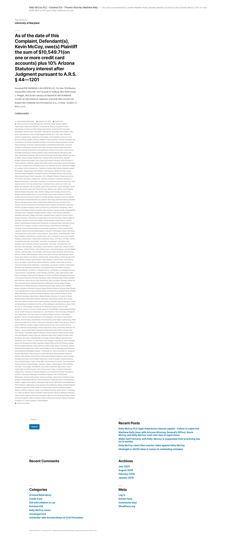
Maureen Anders (24, 283)
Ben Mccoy (64, 153)
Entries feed (125, 498)
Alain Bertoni (46, 132)
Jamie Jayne (31, 233)
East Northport (20, 200)
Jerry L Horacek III (53, 236)
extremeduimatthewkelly (25, 121)
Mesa (44, 288)
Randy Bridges (33, 327)
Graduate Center (49, 215)
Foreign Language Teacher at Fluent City (35, 207)
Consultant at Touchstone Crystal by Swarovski (54, 181)
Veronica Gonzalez (46, 377)
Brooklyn (57, 160)
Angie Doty (36, 137)
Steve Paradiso (69, 356)
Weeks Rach (30, 385)
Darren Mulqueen (64, 186)
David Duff (31, 189)
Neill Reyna (53, 299)
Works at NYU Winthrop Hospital (58, 395)
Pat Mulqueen (48, 317)
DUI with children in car (42, 502)
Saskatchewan (67, 338)
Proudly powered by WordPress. (86, 530)
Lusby (57, 273)
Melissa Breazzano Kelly (47, 286)
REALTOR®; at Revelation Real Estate (40, 330)
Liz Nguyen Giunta (42, 270)
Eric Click (63, 202)
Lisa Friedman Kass (47, 267)
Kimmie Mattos (54, 257)
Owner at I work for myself (32, 309)
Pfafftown (22, 325)
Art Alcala (30, 145)
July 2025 (124, 466)
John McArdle (62, 244)
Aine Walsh (37, 132)
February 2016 (126, 474)
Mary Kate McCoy (42, 280)
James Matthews (21, 233)
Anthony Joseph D (39, 140)
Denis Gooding (55, 192)
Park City (30, 314)
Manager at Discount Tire (29, 275)
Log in (121, 495)
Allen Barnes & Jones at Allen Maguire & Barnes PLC (37, 134)
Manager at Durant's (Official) (49, 275)
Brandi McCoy (58, 158)
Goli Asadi (39, 215)
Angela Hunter (26, 137)
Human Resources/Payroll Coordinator (35, 228)
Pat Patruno (58, 317)
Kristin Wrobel (36, 260)
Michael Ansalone (53, 288)
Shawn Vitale (49, 346)
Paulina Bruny (66, 320)
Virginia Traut (25, 382)
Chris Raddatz (39, 171)
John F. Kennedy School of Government (34, 244)
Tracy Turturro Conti (43, 369)
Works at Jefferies (21, 390)
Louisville (51, 273)
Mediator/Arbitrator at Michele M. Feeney (45, 283)
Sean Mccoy (59, 340)
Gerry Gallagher (28, 213)
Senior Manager (69, 340)
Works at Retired (35, 398)
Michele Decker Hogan (27, 291)
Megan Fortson (65, 283)
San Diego (45, 338)
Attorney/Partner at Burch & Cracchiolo (50, 150)
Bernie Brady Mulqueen (27, 155)
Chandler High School (53, 168)
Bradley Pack (37, 158)
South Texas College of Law (44, 348)
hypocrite (52, 228)
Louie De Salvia (20, 273)
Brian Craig (39, 160)
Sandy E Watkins (55, 338)
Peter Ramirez (64, 322)
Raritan (40, 327)
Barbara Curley (42, 153)
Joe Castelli (35, 241)
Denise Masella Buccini (29, 194)
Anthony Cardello (26, 140)
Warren (33, 382)
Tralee (53, 369)
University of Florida (57, 372)
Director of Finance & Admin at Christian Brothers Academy (40, 197)
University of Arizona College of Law (36, 372)
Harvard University (55, 218)
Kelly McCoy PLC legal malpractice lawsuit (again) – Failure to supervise (158, 428)
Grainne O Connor (62, 215)
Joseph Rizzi (58, 247)
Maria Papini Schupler (66, 278)
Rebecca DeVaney (39, 333)
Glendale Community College (25, 215)
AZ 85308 (18, 153)
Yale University (30, 400)
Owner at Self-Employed (23, 312)
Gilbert (49, 213)
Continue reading (23, 113)
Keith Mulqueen (32, 254)
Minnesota (32, 293)
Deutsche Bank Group (44, 194)
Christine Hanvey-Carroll (62, 171)
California (30, 163)
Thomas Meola (56, 364)
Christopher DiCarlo (41, 173)
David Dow (23, 189)
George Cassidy (59, 210)
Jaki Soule (70, 231)
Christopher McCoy (55, 173)
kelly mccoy (43, 254)
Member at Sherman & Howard (30, 288)
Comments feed (127, 502)
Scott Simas (39, 340)
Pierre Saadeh (60, 325)
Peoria (34, 322)
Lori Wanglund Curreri (67, 270)
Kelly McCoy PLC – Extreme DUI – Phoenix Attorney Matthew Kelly (63, 7)
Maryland (64, 280)
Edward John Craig (48, 200)
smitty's (71, 346)
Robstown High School (49, 335)
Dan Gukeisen (24, 186)
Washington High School (45, 382)
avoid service (68, 150)
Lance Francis (58, 260)
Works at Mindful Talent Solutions (42, 393)
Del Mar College (44, 192)
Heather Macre (60, 220)
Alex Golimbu (64, 132)
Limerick (62, 265)
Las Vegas (22, 262)
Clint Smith (18, 179)
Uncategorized (37, 513)
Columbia (51, 179)
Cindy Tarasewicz (36, 176)
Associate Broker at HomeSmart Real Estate (49, 145)
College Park (36, 179)
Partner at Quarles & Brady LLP (32, 317)
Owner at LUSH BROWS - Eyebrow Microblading (58, 309)
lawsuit (52, 262)
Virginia (17, 382)
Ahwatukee (19, 132)
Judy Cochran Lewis (43, 249)
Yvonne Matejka (42, 400)
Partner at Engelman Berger (44, 314)
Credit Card (59, 121)
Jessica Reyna (26, 239)
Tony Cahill (45, 367)
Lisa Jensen (59, 267)
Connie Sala (34, 181)
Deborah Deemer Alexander (24, 192)
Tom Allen (18, 367)
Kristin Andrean (25, 260)
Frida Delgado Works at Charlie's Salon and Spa (36, 210)
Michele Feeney (41, 291)
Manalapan (43, 278)
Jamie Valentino (42, 233)
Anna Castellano (54, 137)
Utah (54, 374)
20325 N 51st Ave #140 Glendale (28, 124)
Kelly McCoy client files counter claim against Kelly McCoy (151, 445)
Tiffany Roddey (67, 364)
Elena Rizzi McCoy (61, 200)
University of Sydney (45, 374)
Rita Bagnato (23, 335)
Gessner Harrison (40, 213)
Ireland (64, 231)
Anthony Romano (52, 140)
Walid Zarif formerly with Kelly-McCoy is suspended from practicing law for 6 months (159, 440)
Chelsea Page (28, 171)
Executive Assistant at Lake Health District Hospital (38, 205)
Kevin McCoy (24, 257)
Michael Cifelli (64, 288)
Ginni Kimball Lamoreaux (61, 213)
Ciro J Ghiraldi (47, 176)
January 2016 (126, 477)
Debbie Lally (52, 189)
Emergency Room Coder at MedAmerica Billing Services (39, 202)
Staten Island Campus (48, 356)
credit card (59, 184)
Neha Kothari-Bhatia (33, 299)
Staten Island (35, 356)
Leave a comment (23, 403)
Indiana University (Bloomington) (33, 231)
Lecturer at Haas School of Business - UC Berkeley (32, 265)
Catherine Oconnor (55, 166)
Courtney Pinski (48, 184)
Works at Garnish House (44, 387)
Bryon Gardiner (66, 160)
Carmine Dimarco (69, 163)
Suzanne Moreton (67, 359)
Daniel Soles (45, 186)
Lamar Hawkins (47, 260)
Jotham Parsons (29, 249)
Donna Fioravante (68, 197)
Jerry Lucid (64, 236)
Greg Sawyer (32, 218)
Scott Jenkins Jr (28, 340)
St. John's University (57, 351)
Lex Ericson (54, 265)
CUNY (65, 184)
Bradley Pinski (48, 158)
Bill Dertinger (57, 155)
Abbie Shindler (56, 124)
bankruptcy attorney (30, 153)
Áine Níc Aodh (28, 132)
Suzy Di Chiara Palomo (22, 361)
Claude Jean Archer (66, 176)
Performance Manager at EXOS (48, 322)
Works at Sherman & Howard (51, 398)
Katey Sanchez (57, 252)
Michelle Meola (64, 291)
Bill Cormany (40, 155)
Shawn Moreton (39, 346)
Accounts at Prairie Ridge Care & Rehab (37, 129)
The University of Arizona (53, 361)
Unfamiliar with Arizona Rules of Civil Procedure (56, 517)
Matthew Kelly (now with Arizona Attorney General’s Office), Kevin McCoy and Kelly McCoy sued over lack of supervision (155, 433)
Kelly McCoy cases (40, 510)
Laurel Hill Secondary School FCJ (38, 262)
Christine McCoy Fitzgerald (24, 173)
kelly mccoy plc (52, 254)
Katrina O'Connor (20, 254)
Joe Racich (43, 241)
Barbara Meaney (54, 153)
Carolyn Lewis (27, 166)
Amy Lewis (59, 134)
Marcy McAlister (53, 278)
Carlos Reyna (57, 163)
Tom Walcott (36, 367)
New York (18, 301)
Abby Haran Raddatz (31, 126)
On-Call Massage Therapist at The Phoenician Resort (39, 307)
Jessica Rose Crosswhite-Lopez (43, 239)
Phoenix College (32, 325)
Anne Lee (64, 137)
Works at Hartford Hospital (62, 387)
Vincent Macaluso (56, 380)
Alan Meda (55, 132)
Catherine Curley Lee (40, 166)
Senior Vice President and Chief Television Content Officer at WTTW (38, 343)
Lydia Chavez (64, 273)
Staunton (59, 356)
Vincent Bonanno (43, 380)
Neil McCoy (44, 299)
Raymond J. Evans (50, 327)
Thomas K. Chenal (44, 364)
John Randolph (27, 247)
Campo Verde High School (43, 163)
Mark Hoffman (20, 280)
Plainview (23, 327)
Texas (33, 361)
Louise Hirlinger (41, 273)
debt (36, 192)
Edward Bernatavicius (33, 200)
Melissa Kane (60, 286)
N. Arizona (61, 296)
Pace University (60, 312)
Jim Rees (66, 239)
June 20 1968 (37, 252)
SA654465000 (36, 338)
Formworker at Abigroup (58, 207)
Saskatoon (18, 340)
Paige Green (22, 314)
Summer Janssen (54, 359)
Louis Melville (30, 273)
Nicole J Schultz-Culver (30, 301)
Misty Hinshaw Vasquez (59, 293)
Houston (35, 226)
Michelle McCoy (52, 291)
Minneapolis (24, 293)
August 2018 (125, 470)
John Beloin (61, 241)
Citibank (56, 176)
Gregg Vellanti (43, 218)
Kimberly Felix (44, 257)
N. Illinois (69, 296)
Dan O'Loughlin (35, 186)
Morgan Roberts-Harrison (48, 296)
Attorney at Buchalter (28, 150)
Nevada (60, 299)
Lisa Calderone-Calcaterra (31, 267)
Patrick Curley (26, 320)
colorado (44, 179)
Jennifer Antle (41, 236)
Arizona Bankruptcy (40, 495)
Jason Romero (31, 236)
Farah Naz (69, 205)
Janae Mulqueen (64, 233)
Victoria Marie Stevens (29, 380)
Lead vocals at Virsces (63, 262)
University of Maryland (29, 374)
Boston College (27, 158)
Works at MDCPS (24, 393)
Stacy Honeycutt (35, 353)
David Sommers (41, 189)
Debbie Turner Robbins (65, 189)
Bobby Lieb (67, 155)
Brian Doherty (49, 160)
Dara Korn (53, 186)
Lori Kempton (54, 270)
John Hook (52, 244)
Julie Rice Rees (26, 252)
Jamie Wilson (53, 233)
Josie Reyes (19, 249)
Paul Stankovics (46, 320)
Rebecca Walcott (52, 333)
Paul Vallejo (57, 320)
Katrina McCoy (69, 252)
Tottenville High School (57, 367)
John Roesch (37, 247)
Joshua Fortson (68, 247)
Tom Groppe (26, 367)
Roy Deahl (26, 338)
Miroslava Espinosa (43, 293)
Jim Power (58, 239)
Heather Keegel (49, 220)
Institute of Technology (53, 231)
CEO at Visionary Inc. (31, 168)
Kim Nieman (34, 257)
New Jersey (68, 299)
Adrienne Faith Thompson (61, 129)
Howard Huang (44, 226)
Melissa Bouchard (32, 286)
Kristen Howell (65, 257)
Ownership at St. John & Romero (43, 312)
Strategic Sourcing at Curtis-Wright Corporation (31, 359)
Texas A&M (40, 361)
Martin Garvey (30, 280)
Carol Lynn (18, 166)
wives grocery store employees (46, 385)
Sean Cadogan (49, 340)
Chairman (42, 168)
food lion (18, 207)
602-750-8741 (45, 124)
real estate (61, 327)
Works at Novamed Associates (36, 395)
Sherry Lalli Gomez (61, 346)
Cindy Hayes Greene (22, 176)
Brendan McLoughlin (28, 160)
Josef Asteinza (48, 247)
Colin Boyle (27, 179)
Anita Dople (44, 137)
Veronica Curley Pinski (31, 377)
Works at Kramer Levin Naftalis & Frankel (42, 390)
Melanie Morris (20, 286)
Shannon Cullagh (68, 343)
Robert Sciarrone (34, 335)
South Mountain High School (24, 348)
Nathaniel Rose (20, 299)
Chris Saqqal (48, 171)
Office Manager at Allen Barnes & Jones (56, 304)
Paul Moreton (36, 320)
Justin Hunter (47, 252)
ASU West (42, 147)
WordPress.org (126, 506)
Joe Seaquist (52, 241)
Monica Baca (34, 296)
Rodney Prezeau (63, 335)
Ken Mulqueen (64, 254)
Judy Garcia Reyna (56, 249)
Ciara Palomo (67, 173)
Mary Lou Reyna (54, 280)
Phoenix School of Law (46, 325)
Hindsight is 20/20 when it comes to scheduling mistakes (150, 449)
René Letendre (64, 333)
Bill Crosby (48, 155)
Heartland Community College (32, 220)
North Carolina (44, 301)
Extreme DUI (61, 205)
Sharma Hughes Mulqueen (24, 346)
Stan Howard (25, 356)
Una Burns (59, 369)
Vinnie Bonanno (68, 380)
